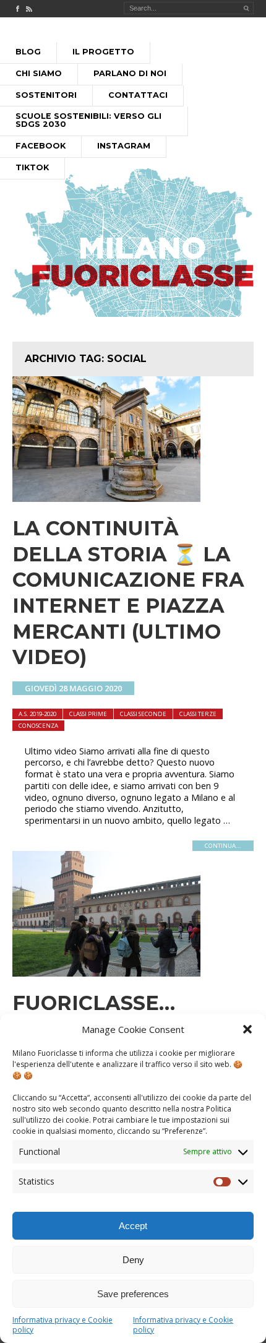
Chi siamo (38, 73)
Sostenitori (46, 95)
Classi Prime (88, 714)
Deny (133, 1259)
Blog (28, 51)
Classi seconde (143, 714)
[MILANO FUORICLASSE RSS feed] (29, 8)
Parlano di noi (129, 73)
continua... (223, 846)
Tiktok (32, 167)
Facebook (40, 145)
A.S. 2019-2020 (37, 714)
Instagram (123, 145)
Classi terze (198, 714)
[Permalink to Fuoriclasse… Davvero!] (106, 973)
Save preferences (133, 1294)
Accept (133, 1225)
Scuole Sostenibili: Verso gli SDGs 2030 (88, 120)
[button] (247, 1029)
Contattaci (138, 95)
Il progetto (103, 51)
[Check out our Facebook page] (17, 8)
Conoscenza (38, 726)
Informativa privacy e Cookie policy (62, 1325)
